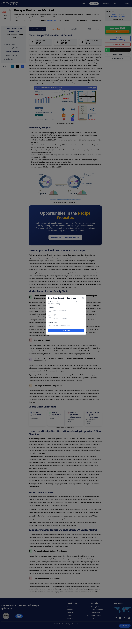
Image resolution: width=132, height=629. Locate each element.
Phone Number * (53, 322)
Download (66, 331)
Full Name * (51, 308)
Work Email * (52, 315)
